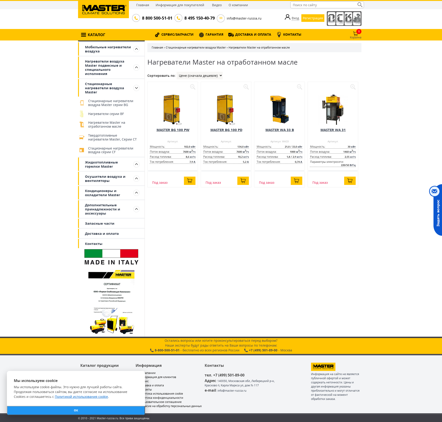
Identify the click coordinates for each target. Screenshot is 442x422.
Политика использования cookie (161, 394)
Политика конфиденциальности (161, 398)
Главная (142, 5)
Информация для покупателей (180, 5)
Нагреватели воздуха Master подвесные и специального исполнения (104, 67)
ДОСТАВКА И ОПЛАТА (253, 34)
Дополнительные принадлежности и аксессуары (102, 209)
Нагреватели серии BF (106, 114)
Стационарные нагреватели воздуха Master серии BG (110, 103)
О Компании (147, 373)
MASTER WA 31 (333, 129)
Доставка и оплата (102, 233)
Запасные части (99, 223)
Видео (217, 5)
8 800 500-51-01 (157, 18)
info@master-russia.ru (244, 18)
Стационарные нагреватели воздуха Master (104, 87)
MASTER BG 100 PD (226, 129)
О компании (238, 5)
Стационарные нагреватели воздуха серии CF (110, 150)
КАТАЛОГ (96, 34)
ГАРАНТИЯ (214, 34)
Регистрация (313, 18)
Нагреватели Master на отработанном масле (106, 124)
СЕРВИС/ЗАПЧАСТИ (177, 34)
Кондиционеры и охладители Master (102, 192)
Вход (295, 18)
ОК (76, 410)
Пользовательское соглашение (160, 402)
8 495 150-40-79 (199, 18)
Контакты (93, 243)
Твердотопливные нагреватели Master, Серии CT (112, 137)
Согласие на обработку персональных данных (170, 406)
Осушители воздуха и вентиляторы (105, 178)
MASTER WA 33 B (279, 129)
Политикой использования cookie (81, 396)
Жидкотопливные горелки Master (101, 164)
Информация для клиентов (157, 377)
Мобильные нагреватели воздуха (108, 49)
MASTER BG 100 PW (173, 129)
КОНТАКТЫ (292, 34)
